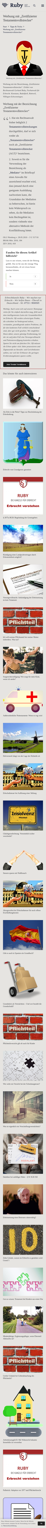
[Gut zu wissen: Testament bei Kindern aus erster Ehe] (23, 1282)
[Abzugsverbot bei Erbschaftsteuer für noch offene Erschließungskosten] (23, 893)
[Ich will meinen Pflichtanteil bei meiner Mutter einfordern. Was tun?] (23, 620)
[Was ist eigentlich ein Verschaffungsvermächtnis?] (23, 1107)
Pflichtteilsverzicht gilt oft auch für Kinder (19, 1043)
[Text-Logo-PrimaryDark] (16, 5)
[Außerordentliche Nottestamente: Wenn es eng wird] (23, 699)
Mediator (15, 172)
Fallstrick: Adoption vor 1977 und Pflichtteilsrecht (22, 1490)
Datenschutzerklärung (10, 1526)
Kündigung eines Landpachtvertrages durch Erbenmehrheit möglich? (19, 556)
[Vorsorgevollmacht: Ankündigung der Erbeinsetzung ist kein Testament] (23, 579)
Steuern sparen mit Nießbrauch (14, 873)
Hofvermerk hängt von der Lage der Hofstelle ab (21, 756)
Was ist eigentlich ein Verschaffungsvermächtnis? (21, 1126)
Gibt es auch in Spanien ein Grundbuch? (18, 953)
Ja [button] (22, 276)
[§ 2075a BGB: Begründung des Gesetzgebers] (23, 495)
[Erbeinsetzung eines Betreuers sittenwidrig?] (23, 1199)
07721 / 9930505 (31, 303)
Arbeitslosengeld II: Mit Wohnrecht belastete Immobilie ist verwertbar (20, 1441)
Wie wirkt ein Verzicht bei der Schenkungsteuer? (21, 1084)
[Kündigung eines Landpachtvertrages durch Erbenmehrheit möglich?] (23, 538)
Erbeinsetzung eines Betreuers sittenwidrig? (19, 1217)
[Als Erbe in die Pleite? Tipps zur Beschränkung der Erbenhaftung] (23, 393)
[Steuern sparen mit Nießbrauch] (23, 856)
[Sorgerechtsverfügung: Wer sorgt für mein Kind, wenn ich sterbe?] (23, 660)
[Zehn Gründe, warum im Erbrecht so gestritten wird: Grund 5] (23, 1240)
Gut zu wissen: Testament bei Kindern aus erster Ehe (23, 1299)
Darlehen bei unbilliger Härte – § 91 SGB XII (20, 1177)
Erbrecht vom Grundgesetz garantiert (17, 469)
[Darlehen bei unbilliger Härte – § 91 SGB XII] (23, 1154)
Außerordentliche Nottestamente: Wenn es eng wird (22, 715)
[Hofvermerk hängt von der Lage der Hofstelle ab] (23, 738)
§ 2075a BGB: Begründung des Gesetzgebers (20, 517)
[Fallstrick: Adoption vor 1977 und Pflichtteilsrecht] (23, 1468)
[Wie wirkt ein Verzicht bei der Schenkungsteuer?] (23, 1066)
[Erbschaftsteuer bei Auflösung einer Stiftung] (23, 776)
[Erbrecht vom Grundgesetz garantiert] (23, 444)
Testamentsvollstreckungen (23, 126)
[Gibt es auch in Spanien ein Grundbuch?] (23, 935)
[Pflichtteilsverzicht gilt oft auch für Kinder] (23, 1027)
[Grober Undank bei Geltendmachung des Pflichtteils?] (23, 1359)
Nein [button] (22, 284)
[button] (34, 5)
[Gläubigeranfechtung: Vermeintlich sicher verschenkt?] (23, 816)
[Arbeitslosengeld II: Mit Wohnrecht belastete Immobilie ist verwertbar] (23, 1411)
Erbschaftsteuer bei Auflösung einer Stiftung (19, 793)
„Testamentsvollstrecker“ (22, 140)
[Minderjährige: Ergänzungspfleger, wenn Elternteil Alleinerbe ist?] (23, 1319)
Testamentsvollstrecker (21, 149)
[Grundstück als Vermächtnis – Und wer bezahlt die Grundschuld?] (23, 981)
